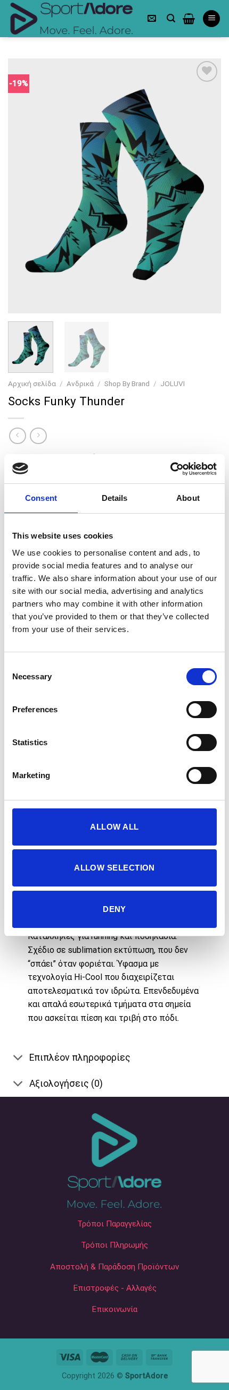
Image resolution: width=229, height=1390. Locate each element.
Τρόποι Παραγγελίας (114, 1224)
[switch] (201, 709)
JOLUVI (172, 383)
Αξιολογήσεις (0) (66, 1083)
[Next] (203, 185)
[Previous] (25, 185)
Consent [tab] (41, 497)
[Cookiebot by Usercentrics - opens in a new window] (170, 469)
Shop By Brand (127, 383)
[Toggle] (18, 1058)
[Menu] (211, 19)
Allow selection (114, 867)
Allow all (114, 826)
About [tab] (188, 497)
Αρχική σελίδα (32, 383)
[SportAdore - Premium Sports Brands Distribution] (72, 18)
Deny (114, 909)
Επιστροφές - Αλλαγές (115, 1288)
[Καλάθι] (189, 18)
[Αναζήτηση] (171, 18)
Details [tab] (115, 497)
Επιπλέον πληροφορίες (79, 1057)
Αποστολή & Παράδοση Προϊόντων (114, 1267)
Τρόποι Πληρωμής (114, 1245)
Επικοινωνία (114, 1309)
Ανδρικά (80, 383)
